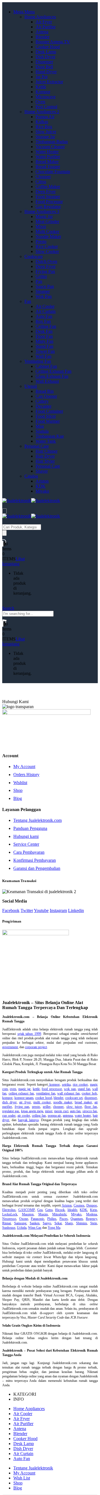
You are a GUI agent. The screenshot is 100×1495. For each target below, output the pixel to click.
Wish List (21, 1478)
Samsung (20, 1223)
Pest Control (46, 106)
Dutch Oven (46, 261)
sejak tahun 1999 (29, 1034)
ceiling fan (39, 1116)
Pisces (63, 1219)
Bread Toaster (48, 166)
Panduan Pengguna (30, 828)
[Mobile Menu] (4, 511)
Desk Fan (44, 331)
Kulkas (42, 121)
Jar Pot (42, 76)
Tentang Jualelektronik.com (37, 820)
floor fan (90, 1107)
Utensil (30, 386)
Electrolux (9, 1210)
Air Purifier (46, 26)
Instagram (58, 910)
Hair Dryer (45, 456)
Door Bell (44, 66)
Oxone (23, 1219)
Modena (91, 1214)
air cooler (24, 1116)
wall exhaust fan (68, 1093)
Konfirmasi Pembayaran (34, 860)
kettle (36, 1089)
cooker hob (89, 1093)
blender (58, 1098)
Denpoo (91, 1205)
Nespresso (9, 1219)
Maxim (43, 1214)
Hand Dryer (46, 71)
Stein (93, 1223)
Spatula (42, 431)
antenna (68, 1116)
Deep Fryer (46, 191)
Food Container (49, 411)
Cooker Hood (48, 46)
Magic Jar (44, 216)
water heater (83, 1116)
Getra (48, 1210)
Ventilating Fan (37, 361)
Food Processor (49, 201)
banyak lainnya (28, 1120)
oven (13, 1089)
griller (47, 1107)
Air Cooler (45, 306)
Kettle (41, 86)
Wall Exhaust (47, 381)
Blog (17, 798)
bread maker (83, 1102)
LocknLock (9, 1214)
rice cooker (80, 1084)
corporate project (36, 1047)
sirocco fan (89, 1111)
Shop (17, 790)
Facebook (10, 910)
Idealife (72, 1210)
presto (36, 1107)
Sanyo (47, 1223)
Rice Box (44, 126)
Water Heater (47, 151)
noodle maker (62, 1102)
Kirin (93, 1210)
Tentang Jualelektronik (33, 1468)
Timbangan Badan (52, 141)
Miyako (42, 491)
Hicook (60, 1210)
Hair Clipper (47, 451)
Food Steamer (48, 196)
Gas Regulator (48, 206)
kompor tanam (24, 1098)
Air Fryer (44, 21)
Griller (41, 276)
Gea (39, 1210)
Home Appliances (40, 16)
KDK (41, 486)
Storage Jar (45, 136)
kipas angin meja (32, 1111)
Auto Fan (44, 316)
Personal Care (36, 446)
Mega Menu (24, 11)
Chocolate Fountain (53, 171)
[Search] (4, 533)
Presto (41, 241)
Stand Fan (44, 346)
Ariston (42, 481)
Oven (40, 101)
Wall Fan (43, 356)
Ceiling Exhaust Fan (53, 371)
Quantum (77, 1219)
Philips (51, 1219)
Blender (42, 36)
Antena (42, 31)
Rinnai (6, 1223)
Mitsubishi (59, 1214)
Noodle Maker (48, 236)
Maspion (28, 1214)
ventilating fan (45, 1093)
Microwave (46, 96)
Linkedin (76, 910)
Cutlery (42, 401)
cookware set (74, 1098)
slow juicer (74, 1107)
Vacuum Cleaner (50, 146)
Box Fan (43, 321)
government (10, 1047)
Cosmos (79, 1205)
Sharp (69, 1223)
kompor (53, 1084)
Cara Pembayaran (28, 852)
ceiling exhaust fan (21, 1093)
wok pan (70, 1089)
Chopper (43, 176)
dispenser (90, 1098)
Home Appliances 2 (41, 111)
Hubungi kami (26, 836)
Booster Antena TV (53, 41)
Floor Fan (44, 336)
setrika (66, 1084)
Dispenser (44, 61)
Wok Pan (44, 296)
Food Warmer (48, 421)
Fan (27, 301)
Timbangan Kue (50, 436)
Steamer (43, 291)
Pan (39, 281)
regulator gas (10, 1111)
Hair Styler (45, 461)
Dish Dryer (45, 56)
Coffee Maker (48, 186)
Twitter (27, 910)
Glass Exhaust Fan (52, 376)
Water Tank (46, 441)
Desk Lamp (46, 51)
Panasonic (37, 1219)
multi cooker (42, 1102)
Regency (91, 1219)
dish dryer (9, 1102)
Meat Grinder (47, 221)
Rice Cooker (47, 246)
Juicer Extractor (49, 81)
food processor (52, 1089)
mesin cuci (61, 1111)
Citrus (41, 181)
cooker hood (43, 1098)
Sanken (34, 1223)
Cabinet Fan (46, 366)
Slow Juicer (46, 131)
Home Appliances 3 (41, 211)
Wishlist (20, 782)
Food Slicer (46, 416)
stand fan (84, 1089)
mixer (48, 1111)
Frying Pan (45, 271)
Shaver (42, 471)
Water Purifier (48, 156)
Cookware (33, 256)
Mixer (41, 226)
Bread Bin (45, 391)
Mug (40, 426)
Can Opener (46, 396)
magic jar (24, 1089)
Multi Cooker (47, 231)
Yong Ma (54, 1228)
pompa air (54, 1116)
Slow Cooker (47, 251)
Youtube (41, 910)
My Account (24, 766)
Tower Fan (45, 351)
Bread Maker (47, 161)
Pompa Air (45, 116)
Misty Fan (44, 341)
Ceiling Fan (46, 326)
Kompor (43, 91)
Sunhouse (8, 1228)
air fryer (25, 1102)
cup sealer (9, 1116)
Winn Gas (34, 1228)
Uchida (21, 1228)
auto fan (75, 1111)
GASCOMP (26, 1210)
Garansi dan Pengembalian (36, 868)
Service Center (26, 844)
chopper (58, 1107)
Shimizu (81, 1223)
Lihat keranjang (13, 561)
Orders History (26, 774)
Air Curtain (46, 311)
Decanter (43, 406)
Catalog (31, 476)
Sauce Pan (45, 286)
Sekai (58, 1223)
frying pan (22, 1107)
